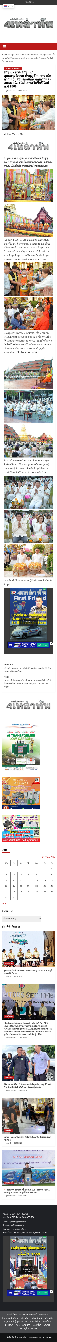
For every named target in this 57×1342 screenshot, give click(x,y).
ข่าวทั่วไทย (9, 963)
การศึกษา (43, 1315)
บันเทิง (47, 1325)
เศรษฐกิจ (49, 1318)
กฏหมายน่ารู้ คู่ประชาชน (15, 1321)
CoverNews (33, 1337)
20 (36, 886)
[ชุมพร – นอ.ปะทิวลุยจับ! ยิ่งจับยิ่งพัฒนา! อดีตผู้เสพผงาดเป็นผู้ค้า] (28, 1116)
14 (44, 880)
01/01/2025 (22, 91)
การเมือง (46, 1321)
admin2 (8, 976)
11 (21, 880)
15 (52, 880)
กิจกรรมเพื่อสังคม (10, 1318)
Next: (28, 682)
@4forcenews (10, 91)
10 (14, 880)
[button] (4, 46)
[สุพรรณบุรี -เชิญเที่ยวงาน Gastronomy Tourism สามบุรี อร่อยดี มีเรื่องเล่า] (28, 949)
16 (6, 886)
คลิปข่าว (26, 1325)
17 (14, 886)
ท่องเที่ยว (25, 1318)
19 (28, 886)
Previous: (28, 668)
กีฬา (18, 1325)
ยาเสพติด (8, 1130)
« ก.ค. (4, 903)
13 (36, 880)
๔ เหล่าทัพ (37, 1318)
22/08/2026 (18, 976)
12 (28, 880)
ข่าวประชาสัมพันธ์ (28, 1315)
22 (52, 886)
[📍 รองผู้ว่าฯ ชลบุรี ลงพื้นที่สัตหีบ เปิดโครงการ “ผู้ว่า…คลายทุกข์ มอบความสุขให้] (28, 1168)
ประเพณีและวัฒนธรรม (12, 68)
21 (44, 886)
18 (21, 886)
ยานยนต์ (9, 1325)
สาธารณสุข (9, 1077)
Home (34, 1328)
